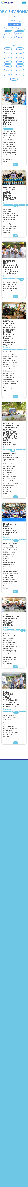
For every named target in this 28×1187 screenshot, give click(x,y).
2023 (20, 53)
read (15, 164)
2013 (8, 62)
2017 (8, 70)
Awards (20, 29)
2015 (8, 66)
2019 (8, 74)
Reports (20, 37)
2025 (20, 49)
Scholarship (14, 20)
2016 (20, 66)
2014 (20, 62)
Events (8, 33)
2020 (20, 74)
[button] (24, 2)
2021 (14, 79)
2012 (20, 57)
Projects (8, 29)
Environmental (14, 24)
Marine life (19, 33)
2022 (8, 57)
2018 (20, 70)
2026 (8, 49)
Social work (9, 37)
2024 (8, 53)
